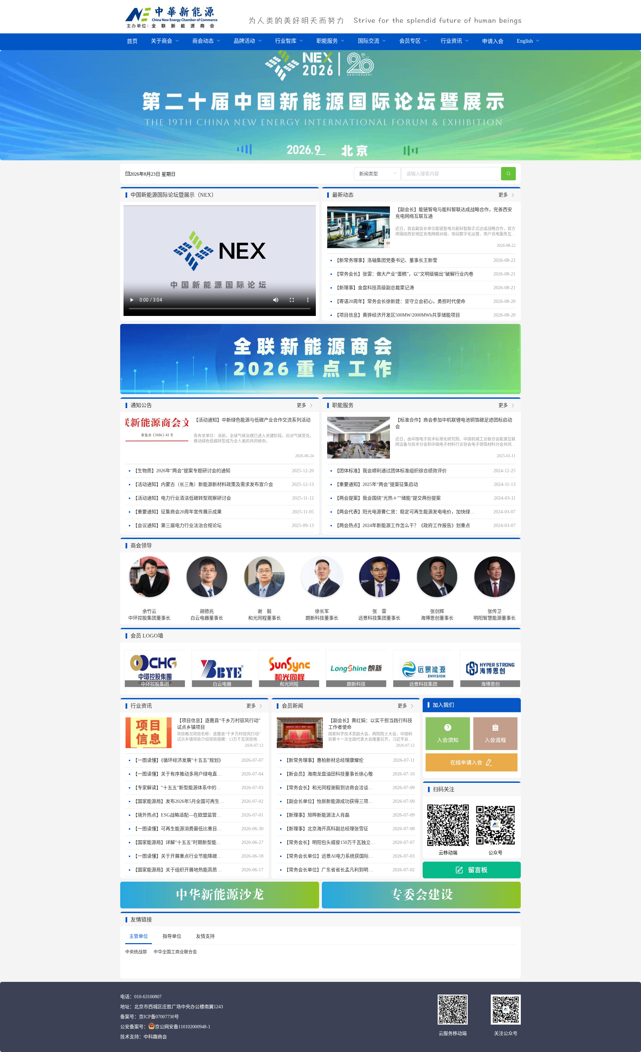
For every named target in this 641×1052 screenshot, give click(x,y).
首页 (132, 41)
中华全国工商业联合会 (175, 951)
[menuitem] (132, 41)
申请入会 (492, 41)
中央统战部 (136, 951)
